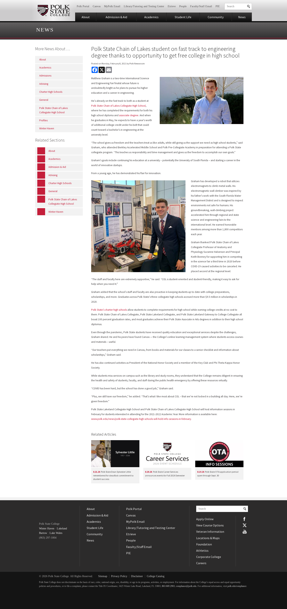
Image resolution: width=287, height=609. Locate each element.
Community (216, 17)
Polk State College (53, 10)
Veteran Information (210, 531)
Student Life (183, 17)
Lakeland (62, 528)
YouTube (245, 531)
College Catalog (155, 576)
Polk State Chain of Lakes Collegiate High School (118, 105)
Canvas (97, 6)
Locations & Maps (208, 538)
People (183, 6)
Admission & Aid (116, 17)
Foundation (204, 544)
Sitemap (102, 576)
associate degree (128, 115)
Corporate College (208, 557)
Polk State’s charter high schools (109, 309)
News (242, 17)
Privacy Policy (119, 576)
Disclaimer (137, 576)
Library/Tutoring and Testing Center (144, 6)
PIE (218, 6)
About (86, 17)
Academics (151, 17)
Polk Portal (83, 6)
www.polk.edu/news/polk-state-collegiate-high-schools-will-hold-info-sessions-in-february (141, 419)
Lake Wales (56, 533)
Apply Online (205, 519)
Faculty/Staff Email (201, 6)
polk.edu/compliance (236, 586)
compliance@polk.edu (186, 586)
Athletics (202, 550)
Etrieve (172, 6)
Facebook (245, 519)
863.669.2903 (168, 586)
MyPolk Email (112, 6)
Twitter (245, 525)
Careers (201, 563)
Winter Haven (46, 528)
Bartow (43, 533)
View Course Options (210, 525)
